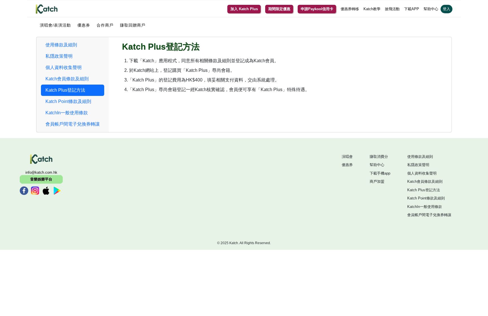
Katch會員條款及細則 (425, 181)
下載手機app (380, 173)
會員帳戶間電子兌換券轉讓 (429, 215)
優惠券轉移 (350, 9)
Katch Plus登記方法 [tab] (65, 90)
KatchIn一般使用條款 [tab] (66, 112)
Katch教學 (371, 9)
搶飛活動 (392, 9)
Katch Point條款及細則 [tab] (68, 101)
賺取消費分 (379, 156)
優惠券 (83, 25)
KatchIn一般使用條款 (424, 207)
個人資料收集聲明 (422, 173)
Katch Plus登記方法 (423, 190)
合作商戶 (105, 25)
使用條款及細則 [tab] (61, 44)
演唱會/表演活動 (55, 25)
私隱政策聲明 (418, 165)
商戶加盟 (377, 181)
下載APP (411, 9)
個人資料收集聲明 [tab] (63, 67)
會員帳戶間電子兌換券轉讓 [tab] (72, 124)
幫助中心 (431, 9)
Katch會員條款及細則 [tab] (67, 78)
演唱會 (347, 156)
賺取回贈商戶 (132, 25)
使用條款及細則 (420, 156)
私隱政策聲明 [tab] (59, 56)
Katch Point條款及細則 (426, 198)
